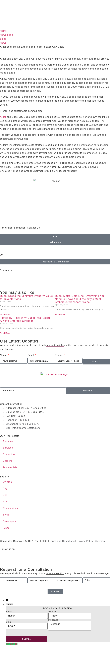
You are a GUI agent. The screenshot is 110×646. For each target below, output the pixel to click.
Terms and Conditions (62, 541)
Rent (5, 501)
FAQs (6, 528)
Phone (59, 355)
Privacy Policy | (86, 541)
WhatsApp (11, 644)
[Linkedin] (35, 554)
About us (8, 441)
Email (31, 355)
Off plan (7, 482)
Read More (5, 314)
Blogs (6, 514)
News (3, 43)
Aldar (3, 117)
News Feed (6, 35)
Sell (5, 495)
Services (8, 448)
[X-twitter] (19, 554)
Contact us (9, 454)
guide (3, 39)
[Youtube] (11, 554)
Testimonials (10, 467)
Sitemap (100, 541)
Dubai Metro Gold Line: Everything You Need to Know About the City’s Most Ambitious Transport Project (80, 299)
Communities (10, 508)
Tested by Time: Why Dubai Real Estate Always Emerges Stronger (25, 319)
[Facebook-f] (3, 554)
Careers (7, 461)
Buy (5, 488)
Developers (9, 521)
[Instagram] (27, 554)
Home (3, 31)
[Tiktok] (43, 554)
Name (3, 355)
